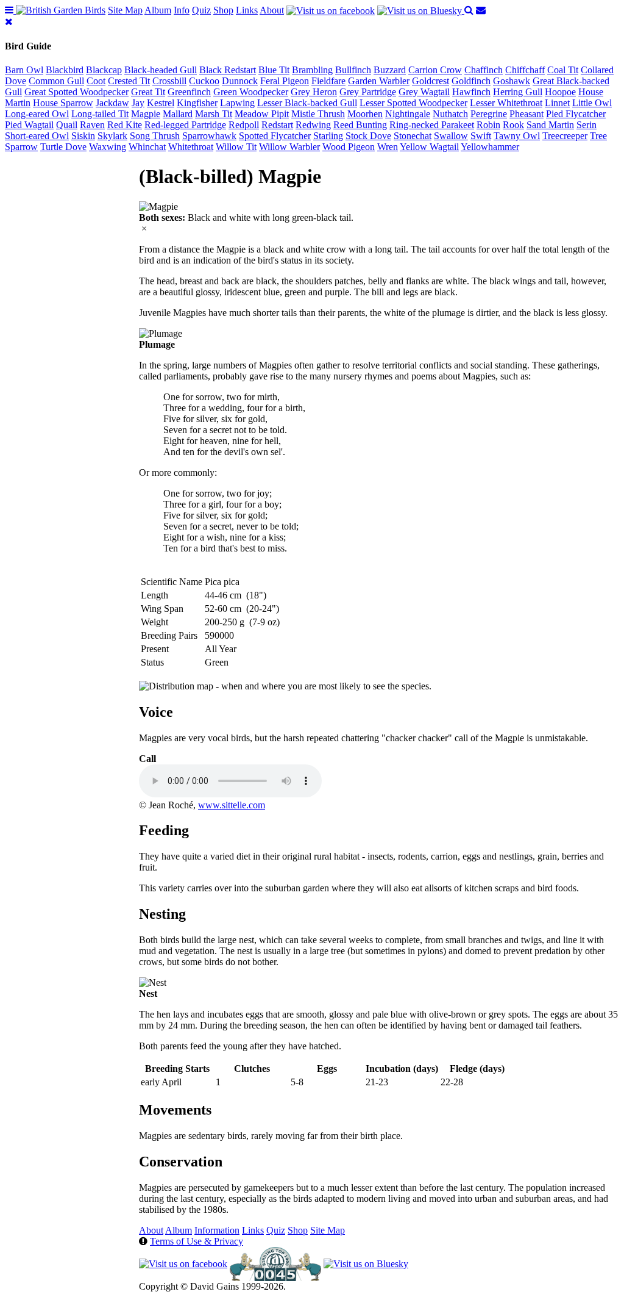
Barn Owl (24, 70)
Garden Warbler (379, 81)
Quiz (201, 10)
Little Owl (592, 103)
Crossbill (169, 81)
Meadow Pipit (262, 114)
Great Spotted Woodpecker (76, 92)
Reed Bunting (360, 125)
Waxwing (107, 147)
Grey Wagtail (424, 92)
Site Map (125, 10)
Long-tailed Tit (100, 114)
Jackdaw (112, 103)
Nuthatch (450, 114)
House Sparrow (63, 103)
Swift (480, 136)
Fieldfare (328, 81)
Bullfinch (353, 70)
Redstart (277, 125)
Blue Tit (273, 70)
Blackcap (104, 70)
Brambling (312, 70)
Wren (387, 147)
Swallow (451, 136)
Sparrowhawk (209, 136)
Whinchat (147, 147)
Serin (586, 125)
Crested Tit (129, 81)
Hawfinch (471, 92)
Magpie (145, 114)
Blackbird (64, 70)
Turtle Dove (63, 147)
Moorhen (365, 114)
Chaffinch (483, 70)
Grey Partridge (367, 92)
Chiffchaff (525, 70)
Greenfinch (189, 92)
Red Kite (124, 125)
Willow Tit (236, 147)
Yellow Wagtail (429, 147)
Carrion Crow (435, 70)
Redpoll (244, 125)
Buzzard (390, 70)
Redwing (313, 125)
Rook (513, 125)
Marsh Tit (213, 114)
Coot (96, 81)
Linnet (557, 103)
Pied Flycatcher (576, 114)
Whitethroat (190, 147)
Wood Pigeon (348, 147)
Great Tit (148, 92)
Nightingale (407, 114)
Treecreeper (564, 136)
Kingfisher (197, 103)
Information (216, 1230)
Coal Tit (562, 70)
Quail (66, 125)
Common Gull (56, 81)
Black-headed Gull (160, 70)
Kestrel (160, 103)
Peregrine (488, 114)
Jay (138, 103)
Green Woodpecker (250, 92)
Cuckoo (204, 81)
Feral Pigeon (284, 81)
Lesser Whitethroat (506, 103)
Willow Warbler (289, 147)
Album (157, 10)
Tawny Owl (517, 136)
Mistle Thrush (318, 114)
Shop (223, 10)
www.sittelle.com (231, 805)
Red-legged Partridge (185, 125)
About (272, 10)
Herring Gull (517, 92)
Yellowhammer (490, 147)
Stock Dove (368, 136)
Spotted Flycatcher (275, 136)
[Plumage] (160, 333)
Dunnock (240, 81)
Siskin (83, 136)
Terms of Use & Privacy (196, 1241)
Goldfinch (471, 81)
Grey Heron (314, 92)
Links (247, 10)
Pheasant (526, 114)
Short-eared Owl (37, 136)
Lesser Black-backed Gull (307, 103)
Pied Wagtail (29, 125)
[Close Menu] (9, 21)
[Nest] (152, 982)
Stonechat (412, 136)
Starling (328, 136)
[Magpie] (158, 206)
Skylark (112, 136)
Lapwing (237, 103)
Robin (488, 125)
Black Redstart (227, 70)
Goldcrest (430, 81)
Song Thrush (155, 136)
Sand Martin (550, 125)
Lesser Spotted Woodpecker (413, 103)
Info (182, 10)
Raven (92, 125)
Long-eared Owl (37, 114)
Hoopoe (560, 92)
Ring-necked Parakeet (431, 125)
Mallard (178, 114)
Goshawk (511, 81)
